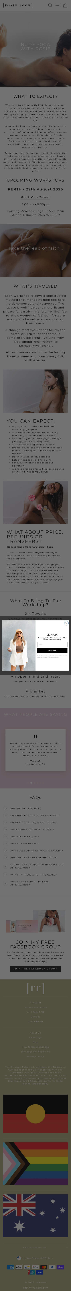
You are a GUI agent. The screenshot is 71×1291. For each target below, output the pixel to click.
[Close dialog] (66, 623)
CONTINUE (52, 651)
